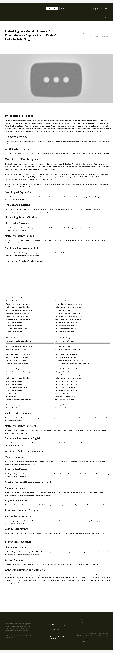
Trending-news (87, 33)
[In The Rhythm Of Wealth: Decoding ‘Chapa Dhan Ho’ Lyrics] (43, 638)
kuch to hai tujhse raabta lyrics (34, 596)
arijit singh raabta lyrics (16, 596)
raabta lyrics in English (60, 596)
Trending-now (98, 33)
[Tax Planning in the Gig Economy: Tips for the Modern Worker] (43, 627)
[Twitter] (13, 8)
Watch (91, 36)
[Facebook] (6, 8)
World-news (104, 36)
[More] (32, 601)
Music (79, 33)
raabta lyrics (48, 596)
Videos (106, 33)
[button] (106, 17)
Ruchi (8, 44)
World (97, 36)
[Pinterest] (24, 601)
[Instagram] (10, 8)
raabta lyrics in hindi (74, 596)
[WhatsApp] (28, 601)
